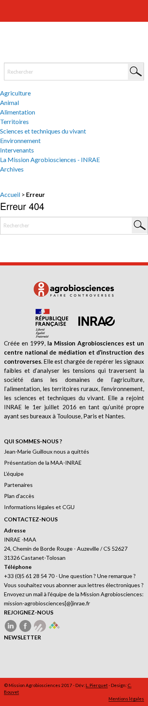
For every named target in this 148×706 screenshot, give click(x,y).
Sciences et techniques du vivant (43, 131)
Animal (9, 102)
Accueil (10, 194)
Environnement (20, 140)
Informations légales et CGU (39, 507)
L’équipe (14, 473)
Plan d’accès (19, 495)
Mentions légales (126, 698)
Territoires (14, 121)
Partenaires (18, 484)
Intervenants (17, 150)
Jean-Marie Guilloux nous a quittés (46, 451)
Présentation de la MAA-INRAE (43, 462)
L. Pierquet (97, 685)
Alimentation (17, 112)
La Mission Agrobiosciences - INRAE (50, 159)
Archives (12, 169)
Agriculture (15, 93)
